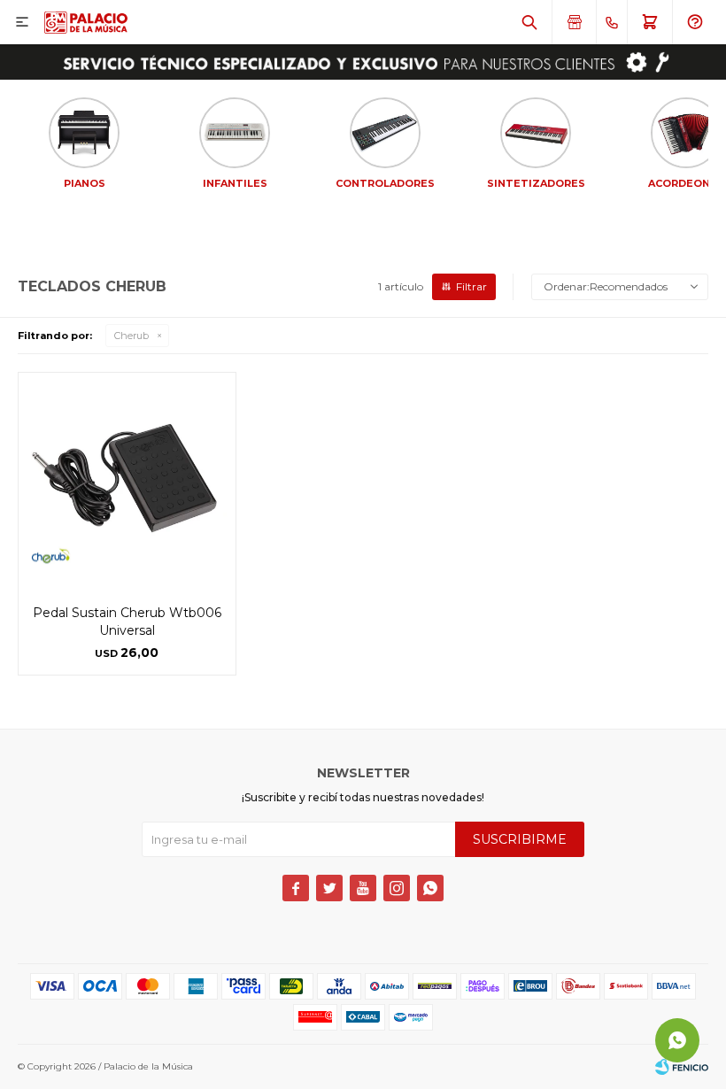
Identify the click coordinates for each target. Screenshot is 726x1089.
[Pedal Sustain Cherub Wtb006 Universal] (127, 481)
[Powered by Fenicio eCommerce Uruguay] (681, 1067)
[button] (529, 22)
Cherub (131, 335)
